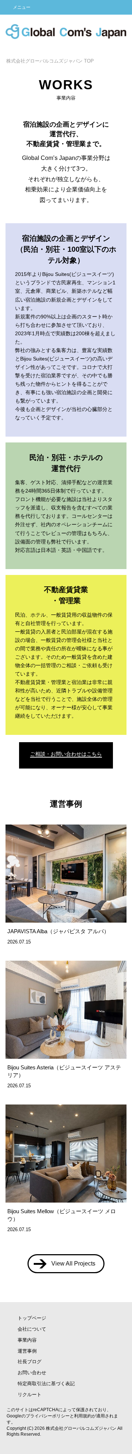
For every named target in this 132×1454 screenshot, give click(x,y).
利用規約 (83, 1416)
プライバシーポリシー (48, 1416)
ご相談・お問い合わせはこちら (66, 754)
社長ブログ (29, 1361)
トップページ (32, 1318)
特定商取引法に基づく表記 (46, 1383)
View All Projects (73, 1263)
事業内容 (27, 1340)
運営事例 (27, 1351)
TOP (50, 61)
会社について (32, 1329)
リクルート (29, 1394)
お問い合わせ (32, 1372)
